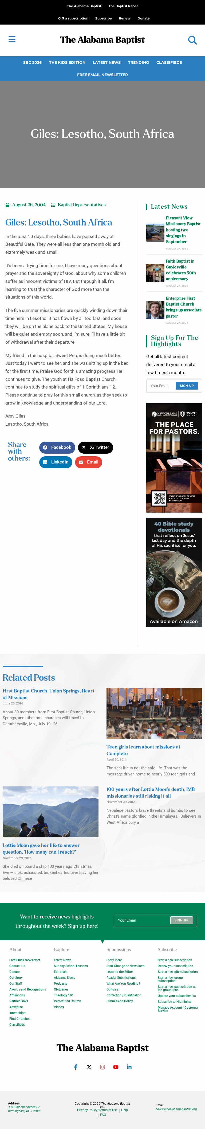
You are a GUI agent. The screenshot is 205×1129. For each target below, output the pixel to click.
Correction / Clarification (124, 995)
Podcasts (60, 983)
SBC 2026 (32, 62)
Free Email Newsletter (102, 75)
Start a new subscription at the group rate (177, 988)
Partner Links (18, 1001)
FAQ (103, 1115)
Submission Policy (120, 1001)
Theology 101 (64, 995)
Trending (138, 62)
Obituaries (61, 989)
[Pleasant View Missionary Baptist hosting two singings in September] (155, 233)
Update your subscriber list (177, 996)
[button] (192, 40)
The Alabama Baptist (84, 6)
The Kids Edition (67, 62)
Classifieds (169, 62)
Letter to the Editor (120, 972)
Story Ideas (114, 960)
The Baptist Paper (123, 6)
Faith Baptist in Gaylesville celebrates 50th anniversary (181, 270)
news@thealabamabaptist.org (176, 1109)
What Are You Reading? (123, 983)
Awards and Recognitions (27, 989)
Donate (14, 972)
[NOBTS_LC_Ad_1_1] (174, 457)
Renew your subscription (175, 966)
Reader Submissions (121, 978)
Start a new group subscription (170, 979)
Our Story (16, 978)
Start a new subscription (175, 960)
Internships (17, 1013)
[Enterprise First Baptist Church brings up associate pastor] (155, 310)
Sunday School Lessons (71, 966)
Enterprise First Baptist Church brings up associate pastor (184, 307)
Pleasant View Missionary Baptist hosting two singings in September (183, 230)
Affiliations (17, 995)
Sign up (187, 386)
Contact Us (17, 966)
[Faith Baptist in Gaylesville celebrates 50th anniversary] (155, 273)
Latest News (107, 62)
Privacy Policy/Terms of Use (97, 1110)
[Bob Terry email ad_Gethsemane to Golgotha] (174, 572)
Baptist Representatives (82, 205)
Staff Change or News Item (125, 966)
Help (124, 1110)
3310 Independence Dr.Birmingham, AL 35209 (24, 1109)
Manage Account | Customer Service (178, 1009)
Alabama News (64, 978)
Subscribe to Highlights (174, 1002)
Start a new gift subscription (178, 972)
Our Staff (15, 983)
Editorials (60, 972)
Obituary (113, 989)
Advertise (16, 1007)
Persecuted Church (67, 1001)
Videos (59, 1007)
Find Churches (19, 1019)
